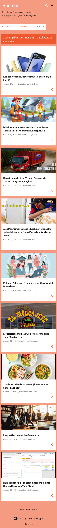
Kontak (40, 27)
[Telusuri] (46, 5)
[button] (52, 89)
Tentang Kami (24, 27)
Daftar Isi (6, 27)
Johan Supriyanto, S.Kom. (28, 84)
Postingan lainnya (28, 509)
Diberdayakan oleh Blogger (30, 518)
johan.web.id (28, 524)
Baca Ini (11, 5)
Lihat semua (8, 41)
